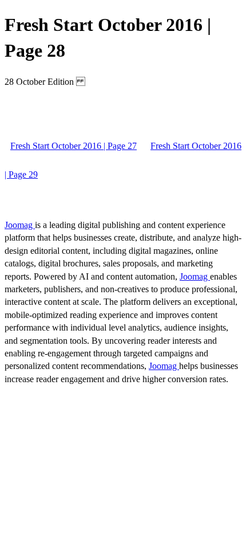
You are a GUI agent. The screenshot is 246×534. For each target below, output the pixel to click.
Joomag (20, 225)
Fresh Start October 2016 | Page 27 (73, 146)
